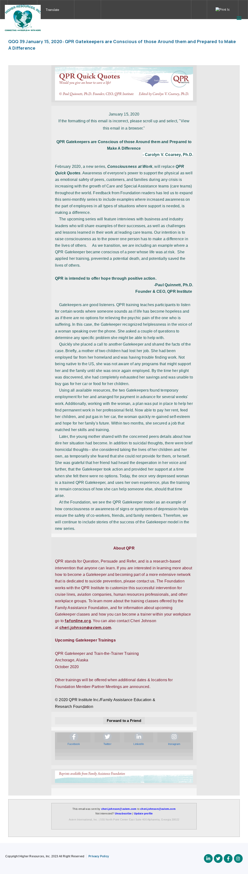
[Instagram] (238, 858)
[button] (239, 18)
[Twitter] (218, 858)
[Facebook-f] (228, 858)
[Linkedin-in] (208, 858)
